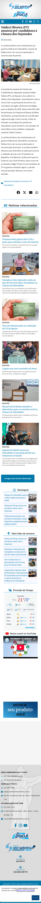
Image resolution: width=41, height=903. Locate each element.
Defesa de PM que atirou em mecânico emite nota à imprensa (15, 508)
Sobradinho (9, 185)
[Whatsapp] (34, 21)
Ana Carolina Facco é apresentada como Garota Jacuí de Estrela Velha (14, 562)
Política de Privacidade (25, 890)
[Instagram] (26, 21)
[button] (2, 21)
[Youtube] (30, 21)
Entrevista (25, 181)
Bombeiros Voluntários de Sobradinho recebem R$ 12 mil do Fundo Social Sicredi (15, 552)
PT (31, 181)
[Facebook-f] (22, 21)
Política (5, 236)
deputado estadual (12, 181)
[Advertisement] (20, 680)
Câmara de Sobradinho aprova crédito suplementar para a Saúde (16, 497)
